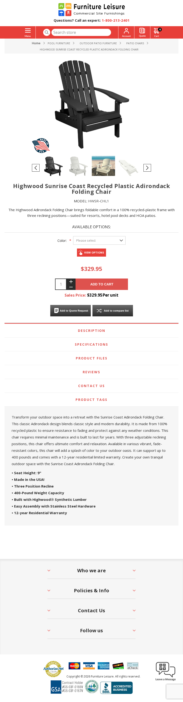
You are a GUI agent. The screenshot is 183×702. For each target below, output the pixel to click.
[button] (165, 680)
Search (46, 32)
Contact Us (91, 385)
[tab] (91, 331)
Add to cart (101, 284)
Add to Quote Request (74, 310)
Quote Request (142, 32)
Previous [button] (36, 168)
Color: (62, 240)
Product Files (91, 358)
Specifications (91, 344)
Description (91, 330)
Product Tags (91, 399)
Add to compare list (116, 310)
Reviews (91, 372)
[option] (53, 167)
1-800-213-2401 (116, 20)
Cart (160, 29)
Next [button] (147, 168)
